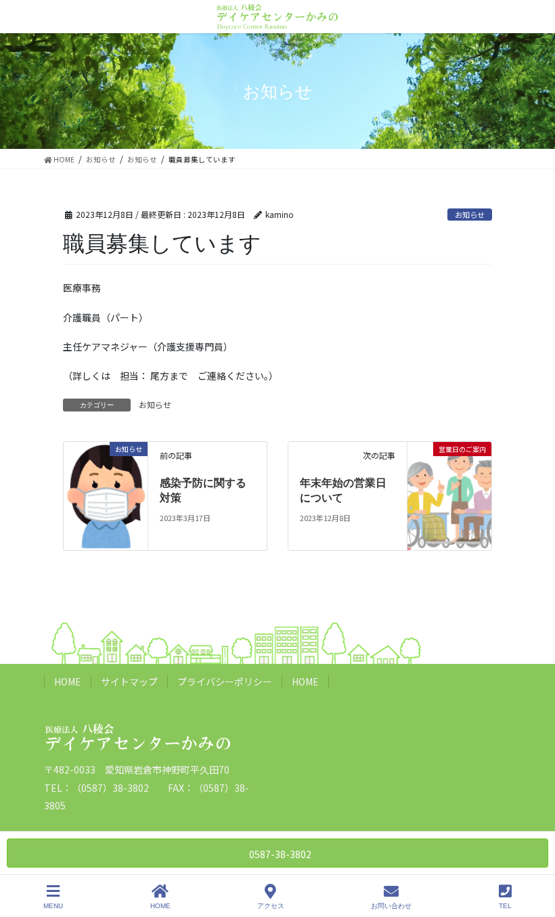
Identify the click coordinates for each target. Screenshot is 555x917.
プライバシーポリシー (224, 681)
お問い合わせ (391, 906)
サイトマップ (129, 681)
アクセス (270, 906)
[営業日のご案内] (449, 467)
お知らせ (470, 214)
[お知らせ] (106, 494)
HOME (67, 681)
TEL (505, 906)
